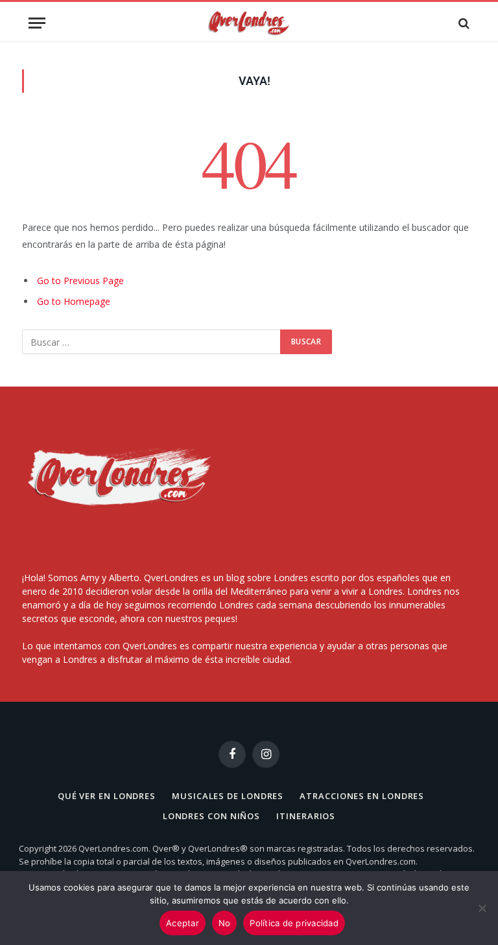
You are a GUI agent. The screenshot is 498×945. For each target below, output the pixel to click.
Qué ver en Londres (107, 796)
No (225, 923)
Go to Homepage (73, 301)
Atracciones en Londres (362, 796)
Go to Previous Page (80, 280)
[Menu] (37, 23)
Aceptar (182, 923)
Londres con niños (211, 816)
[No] (481, 908)
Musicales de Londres (227, 796)
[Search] (462, 23)
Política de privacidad (294, 923)
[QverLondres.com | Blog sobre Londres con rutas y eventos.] (249, 23)
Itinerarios (305, 816)
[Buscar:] (151, 341)
